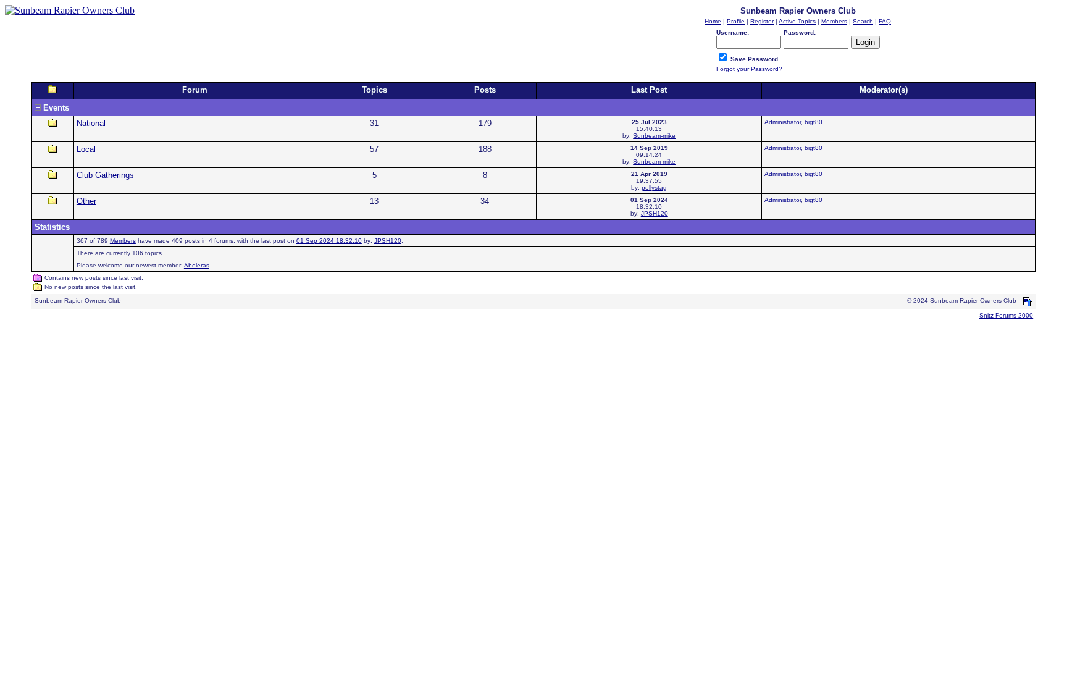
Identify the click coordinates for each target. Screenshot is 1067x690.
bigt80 (813, 122)
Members (123, 240)
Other (86, 201)
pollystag (654, 187)
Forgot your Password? (749, 68)
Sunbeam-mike (654, 135)
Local (86, 149)
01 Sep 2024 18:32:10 (329, 240)
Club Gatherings (105, 175)
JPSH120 (654, 213)
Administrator (782, 122)
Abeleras (196, 265)
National (91, 123)
